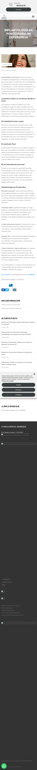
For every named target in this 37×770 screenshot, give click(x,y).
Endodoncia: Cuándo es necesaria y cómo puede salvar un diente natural (16, 363)
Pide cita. (32, 274)
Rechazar (18, 390)
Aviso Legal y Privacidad (19, 760)
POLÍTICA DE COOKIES (8, 381)
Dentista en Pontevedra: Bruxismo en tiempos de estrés (16, 353)
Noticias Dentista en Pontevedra (10, 304)
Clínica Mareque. (6, 274)
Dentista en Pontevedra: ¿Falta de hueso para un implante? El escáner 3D (16, 343)
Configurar (18, 394)
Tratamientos (6, 579)
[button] (34, 374)
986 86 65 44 (21, 6)
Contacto (18, 9)
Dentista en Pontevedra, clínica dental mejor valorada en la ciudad (18, 323)
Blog (4, 585)
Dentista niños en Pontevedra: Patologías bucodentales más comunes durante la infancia (16, 333)
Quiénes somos (7, 582)
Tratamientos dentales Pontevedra (11, 308)
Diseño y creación (11, 766)
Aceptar (18, 385)
